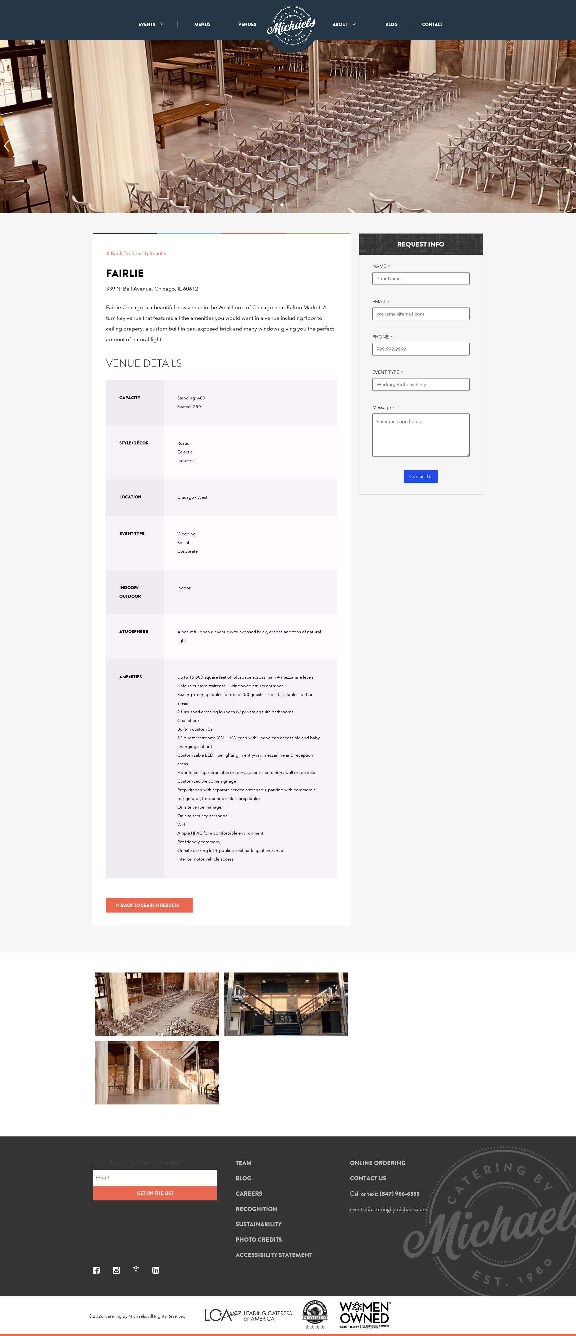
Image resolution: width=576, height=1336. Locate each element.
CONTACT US (368, 1178)
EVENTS (147, 24)
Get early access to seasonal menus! (136, 1162)
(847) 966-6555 (399, 1193)
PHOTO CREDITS (259, 1239)
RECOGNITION (256, 1209)
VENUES (247, 24)
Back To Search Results (147, 904)
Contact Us (420, 476)
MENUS (202, 24)
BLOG (391, 24)
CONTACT (432, 24)
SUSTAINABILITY (259, 1224)
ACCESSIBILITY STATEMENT (274, 1255)
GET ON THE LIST (155, 1193)
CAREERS (249, 1193)
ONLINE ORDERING (378, 1163)
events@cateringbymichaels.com (388, 1209)
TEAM (244, 1163)
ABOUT (341, 24)
